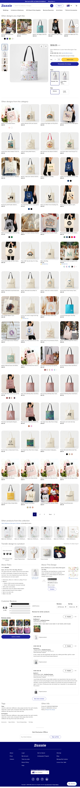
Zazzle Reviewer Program (40, 621)
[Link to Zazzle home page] (7, 5)
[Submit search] (52, 6)
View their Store (51, 587)
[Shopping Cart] (76, 5)
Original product (43, 637)
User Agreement (48, 784)
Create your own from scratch (35, 578)
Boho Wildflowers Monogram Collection (11, 523)
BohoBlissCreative (68, 53)
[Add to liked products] (46, 46)
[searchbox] (33, 5)
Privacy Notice (55, 784)
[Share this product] (41, 46)
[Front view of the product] (29, 63)
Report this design (73, 578)
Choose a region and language (38, 769)
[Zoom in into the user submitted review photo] (4, 622)
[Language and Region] (69, 5)
